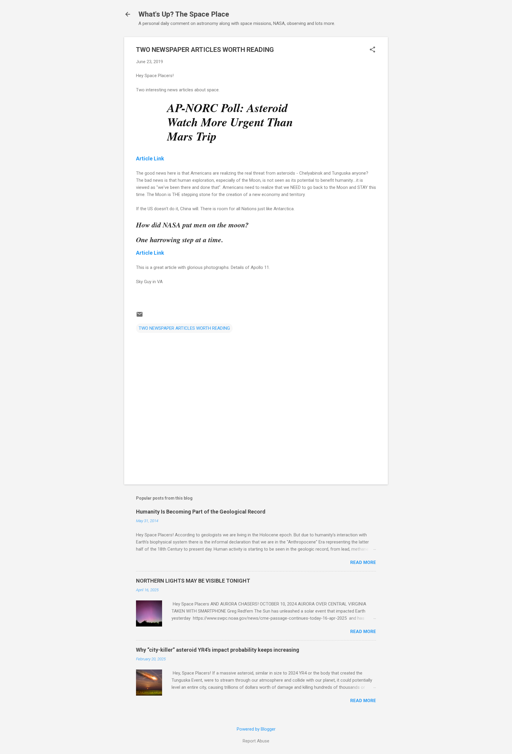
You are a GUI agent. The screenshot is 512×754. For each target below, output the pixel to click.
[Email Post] (139, 316)
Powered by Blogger (256, 729)
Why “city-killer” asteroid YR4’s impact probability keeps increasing (217, 650)
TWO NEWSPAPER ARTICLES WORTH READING (184, 328)
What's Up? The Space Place (183, 14)
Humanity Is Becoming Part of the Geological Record (200, 511)
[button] (372, 50)
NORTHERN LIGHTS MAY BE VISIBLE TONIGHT (193, 581)
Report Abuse (256, 741)
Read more (363, 562)
